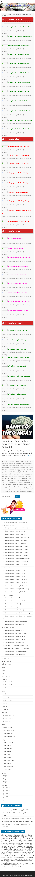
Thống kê (5, 709)
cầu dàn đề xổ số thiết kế (26, 840)
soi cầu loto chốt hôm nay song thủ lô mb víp (15, 592)
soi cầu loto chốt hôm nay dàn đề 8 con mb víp (15, 552)
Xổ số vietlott (6, 694)
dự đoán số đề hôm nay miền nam (21, 845)
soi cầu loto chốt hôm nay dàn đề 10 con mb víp (15, 555)
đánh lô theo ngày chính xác (19, 484)
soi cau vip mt (9, 852)
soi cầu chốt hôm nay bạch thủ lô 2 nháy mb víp (15, 528)
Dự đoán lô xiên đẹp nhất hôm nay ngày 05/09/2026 (15, 810)
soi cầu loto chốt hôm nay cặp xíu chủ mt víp (15, 601)
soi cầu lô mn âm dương (11, 859)
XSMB (3, 667)
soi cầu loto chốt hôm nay (19, 855)
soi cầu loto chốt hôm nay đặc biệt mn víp (14, 636)
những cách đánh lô (11, 489)
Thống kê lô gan (7, 745)
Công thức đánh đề (14, 840)
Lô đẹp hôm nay (20, 487)
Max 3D (5, 703)
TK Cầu (3, 724)
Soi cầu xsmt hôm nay (7, 595)
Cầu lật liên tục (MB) (8, 730)
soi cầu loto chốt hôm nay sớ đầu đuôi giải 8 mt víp (16, 613)
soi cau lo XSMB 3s (18, 849)
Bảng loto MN (6, 782)
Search (17, 496)
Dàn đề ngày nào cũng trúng (25, 482)
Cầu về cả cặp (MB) (8, 733)
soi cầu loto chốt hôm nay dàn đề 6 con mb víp (15, 549)
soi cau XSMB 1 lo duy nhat (19, 852)
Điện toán (4, 712)
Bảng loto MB (6, 775)
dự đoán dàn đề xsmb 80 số (7, 844)
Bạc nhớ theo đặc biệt (23, 461)
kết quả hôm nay (6, 676)
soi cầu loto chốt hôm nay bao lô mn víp (13, 630)
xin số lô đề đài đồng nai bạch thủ (19, 866)
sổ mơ (3, 800)
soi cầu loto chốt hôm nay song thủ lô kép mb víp (16, 589)
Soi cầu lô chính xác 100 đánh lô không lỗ (12, 857)
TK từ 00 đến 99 (7, 769)
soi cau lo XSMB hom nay (15, 851)
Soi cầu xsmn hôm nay (8, 627)
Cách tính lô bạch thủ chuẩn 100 (13, 480)
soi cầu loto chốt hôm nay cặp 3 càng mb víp (15, 543)
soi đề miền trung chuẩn (27, 864)
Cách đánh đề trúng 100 (26, 472)
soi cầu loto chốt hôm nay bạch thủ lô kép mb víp (16, 537)
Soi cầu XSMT (17, 862)
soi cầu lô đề (22, 859)
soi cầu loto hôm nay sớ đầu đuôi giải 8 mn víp (15, 645)
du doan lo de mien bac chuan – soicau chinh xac (14, 522)
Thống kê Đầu (6, 754)
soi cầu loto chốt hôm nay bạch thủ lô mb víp (15, 540)
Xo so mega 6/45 (7, 697)
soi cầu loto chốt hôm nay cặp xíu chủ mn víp (15, 633)
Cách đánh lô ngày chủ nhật (21, 474)
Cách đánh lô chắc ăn (7, 474)
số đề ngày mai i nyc (5, 866)
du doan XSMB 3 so (25, 843)
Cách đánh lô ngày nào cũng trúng (16, 837)
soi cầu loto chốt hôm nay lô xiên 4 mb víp (14, 576)
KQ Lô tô (4, 773)
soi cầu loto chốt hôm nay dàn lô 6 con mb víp (15, 579)
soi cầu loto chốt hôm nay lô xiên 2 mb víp (14, 570)
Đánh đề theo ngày (7, 484)
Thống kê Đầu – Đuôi (8, 760)
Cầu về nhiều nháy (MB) (9, 736)
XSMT (3, 673)
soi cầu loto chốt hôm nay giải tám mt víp (14, 607)
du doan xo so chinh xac (27, 842)
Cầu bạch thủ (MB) (8, 727)
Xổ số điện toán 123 (8, 718)
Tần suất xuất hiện (8, 766)
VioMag (8, 875)
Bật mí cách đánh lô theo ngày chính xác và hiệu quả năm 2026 (16, 443)
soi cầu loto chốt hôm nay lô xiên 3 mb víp (14, 573)
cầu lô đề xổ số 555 (17, 842)
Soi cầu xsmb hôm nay (8, 525)
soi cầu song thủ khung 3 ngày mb (11, 860)
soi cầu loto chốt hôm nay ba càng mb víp (14, 531)
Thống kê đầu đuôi (8, 742)
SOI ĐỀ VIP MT (17, 864)
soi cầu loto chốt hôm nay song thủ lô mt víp (15, 621)
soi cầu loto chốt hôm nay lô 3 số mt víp (13, 610)
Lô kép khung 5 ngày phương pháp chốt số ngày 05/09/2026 (17, 821)
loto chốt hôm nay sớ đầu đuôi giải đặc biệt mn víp (16, 648)
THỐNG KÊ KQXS (6, 664)
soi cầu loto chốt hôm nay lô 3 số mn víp (13, 642)
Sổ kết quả (4, 679)
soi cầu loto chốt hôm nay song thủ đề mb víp (15, 586)
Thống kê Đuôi (7, 757)
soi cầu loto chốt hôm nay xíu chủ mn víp (14, 654)
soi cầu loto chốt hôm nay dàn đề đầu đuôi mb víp (16, 558)
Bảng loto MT (6, 779)
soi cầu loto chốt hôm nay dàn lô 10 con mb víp (15, 561)
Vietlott (3, 691)
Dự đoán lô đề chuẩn (8, 461)
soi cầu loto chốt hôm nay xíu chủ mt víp (13, 624)
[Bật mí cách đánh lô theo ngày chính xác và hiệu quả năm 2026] (17, 427)
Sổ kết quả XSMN (7, 688)
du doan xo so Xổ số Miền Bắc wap (9, 843)
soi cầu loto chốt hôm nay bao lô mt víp (13, 598)
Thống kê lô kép (7, 751)
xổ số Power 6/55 (7, 700)
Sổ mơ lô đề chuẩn (6, 661)
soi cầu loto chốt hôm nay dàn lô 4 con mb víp (15, 564)
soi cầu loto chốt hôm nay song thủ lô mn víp (15, 651)
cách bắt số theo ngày (13, 472)
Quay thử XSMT (7, 794)
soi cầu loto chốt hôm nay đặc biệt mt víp (14, 604)
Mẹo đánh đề (28, 846)
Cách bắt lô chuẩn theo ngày (12, 470)
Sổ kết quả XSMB (7, 682)
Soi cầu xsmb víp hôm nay (8, 568)
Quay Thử (4, 785)
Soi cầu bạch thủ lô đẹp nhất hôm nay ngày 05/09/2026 (16, 818)
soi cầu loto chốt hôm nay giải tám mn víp (14, 639)
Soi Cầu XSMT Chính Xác (26, 862)
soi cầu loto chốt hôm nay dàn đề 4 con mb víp (15, 546)
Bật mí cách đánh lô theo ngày (19, 463)
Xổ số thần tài (6, 721)
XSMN (3, 670)
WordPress (29, 875)
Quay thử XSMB (7, 788)
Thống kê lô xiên (7, 748)
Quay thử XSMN (7, 791)
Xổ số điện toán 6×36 (8, 715)
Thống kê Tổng (7, 763)
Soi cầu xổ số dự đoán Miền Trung (23, 863)
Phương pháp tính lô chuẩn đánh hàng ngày (17, 848)
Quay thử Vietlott (7, 797)
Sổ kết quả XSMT (7, 685)
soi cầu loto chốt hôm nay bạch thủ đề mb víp (15, 534)
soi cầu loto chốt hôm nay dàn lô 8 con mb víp (15, 582)
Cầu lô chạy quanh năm (11, 482)
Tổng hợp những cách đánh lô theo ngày (21, 491)
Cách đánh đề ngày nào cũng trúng (16, 837)
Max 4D (5, 706)
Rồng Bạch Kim (6, 849)
